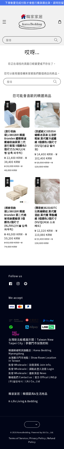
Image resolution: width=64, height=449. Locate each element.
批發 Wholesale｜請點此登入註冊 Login (31, 368)
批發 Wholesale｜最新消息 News (27, 373)
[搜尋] (56, 40)
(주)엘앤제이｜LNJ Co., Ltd (24, 381)
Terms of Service (18, 438)
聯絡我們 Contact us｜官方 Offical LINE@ (33, 377)
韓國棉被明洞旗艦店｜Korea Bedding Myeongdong (30, 351)
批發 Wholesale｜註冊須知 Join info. (30, 364)
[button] (4, 22)
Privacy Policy (37, 438)
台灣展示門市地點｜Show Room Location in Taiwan (32, 359)
